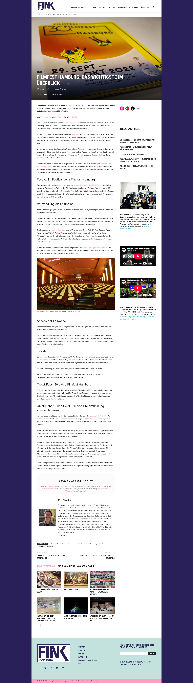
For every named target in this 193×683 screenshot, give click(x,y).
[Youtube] (63, 668)
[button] (153, 8)
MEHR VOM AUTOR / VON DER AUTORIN (76, 566)
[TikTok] (51, 668)
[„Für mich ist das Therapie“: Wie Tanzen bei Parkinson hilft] (102, 605)
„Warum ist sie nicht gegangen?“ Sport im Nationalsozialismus (46, 618)
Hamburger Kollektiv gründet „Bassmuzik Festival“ (99, 591)
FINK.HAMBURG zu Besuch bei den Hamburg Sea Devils (97, 557)
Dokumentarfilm (55, 544)
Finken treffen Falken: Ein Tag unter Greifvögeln (52, 557)
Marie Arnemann (46, 117)
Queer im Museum (71, 589)
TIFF (110, 454)
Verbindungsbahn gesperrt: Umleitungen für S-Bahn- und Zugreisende (137, 141)
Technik (92, 7)
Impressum (82, 657)
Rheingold (75, 134)
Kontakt (81, 654)
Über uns (145, 7)
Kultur (102, 7)
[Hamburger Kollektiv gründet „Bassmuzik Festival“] (102, 579)
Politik (112, 7)
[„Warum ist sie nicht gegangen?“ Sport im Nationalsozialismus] (49, 605)
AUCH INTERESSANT (46, 566)
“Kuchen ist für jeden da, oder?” (132, 154)
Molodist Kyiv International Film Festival (88, 185)
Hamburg (50, 546)
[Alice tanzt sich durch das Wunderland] (76, 605)
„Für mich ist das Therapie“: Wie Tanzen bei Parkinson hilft (102, 618)
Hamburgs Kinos (71, 122)
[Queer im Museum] (76, 579)
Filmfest (81, 544)
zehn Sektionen (58, 230)
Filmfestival (41, 546)
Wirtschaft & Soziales (128, 7)
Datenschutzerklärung (87, 660)
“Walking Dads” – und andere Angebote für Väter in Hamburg (136, 148)
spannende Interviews (49, 489)
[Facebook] (39, 668)
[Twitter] (57, 668)
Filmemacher (72, 544)
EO (88, 137)
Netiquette (82, 664)
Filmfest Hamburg (91, 544)
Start (38, 14)
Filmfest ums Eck (105, 544)
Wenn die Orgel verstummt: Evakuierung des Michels (136, 167)
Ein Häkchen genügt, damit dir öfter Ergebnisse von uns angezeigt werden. (137, 316)
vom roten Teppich (103, 489)
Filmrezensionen (70, 491)
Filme (63, 544)
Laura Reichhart (59, 117)
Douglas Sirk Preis (97, 416)
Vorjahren (51, 486)
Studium (81, 650)
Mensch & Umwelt (78, 7)
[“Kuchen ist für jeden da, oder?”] (49, 579)
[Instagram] (45, 668)
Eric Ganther (44, 94)
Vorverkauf (44, 357)
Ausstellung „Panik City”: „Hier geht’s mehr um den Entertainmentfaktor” (138, 160)
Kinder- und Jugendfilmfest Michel (94, 247)
